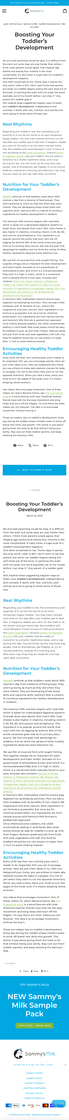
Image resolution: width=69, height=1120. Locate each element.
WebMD (7, 196)
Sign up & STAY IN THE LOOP (33, 1065)
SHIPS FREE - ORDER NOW (34, 1025)
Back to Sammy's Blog (36, 470)
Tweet (25, 971)
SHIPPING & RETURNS (34, 1088)
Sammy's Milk (30, 24)
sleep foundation (36, 152)
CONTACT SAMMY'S (35, 1083)
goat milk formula (13, 24)
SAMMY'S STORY (34, 1073)
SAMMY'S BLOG (34, 1078)
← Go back (34, 490)
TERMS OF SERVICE (34, 1098)
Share (36, 971)
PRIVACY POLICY (34, 1093)
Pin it (46, 971)
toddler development (49, 24)
